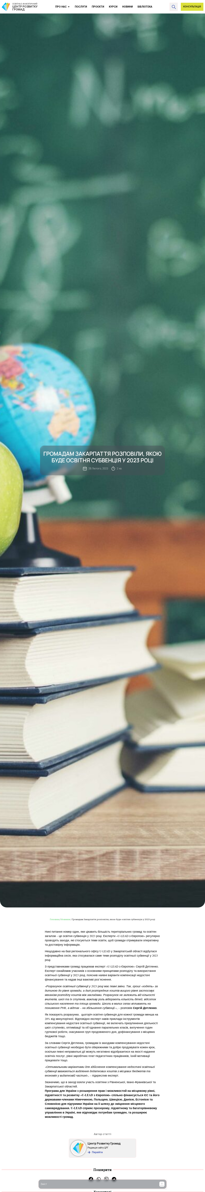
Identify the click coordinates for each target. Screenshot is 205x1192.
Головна (54, 919)
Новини (65, 919)
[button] (161, 1184)
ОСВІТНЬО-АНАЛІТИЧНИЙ (24, 4)
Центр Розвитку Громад (104, 1143)
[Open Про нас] (68, 7)
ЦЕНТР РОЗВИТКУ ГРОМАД (24, 8)
